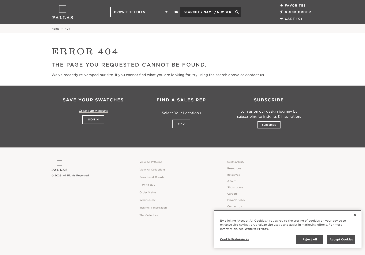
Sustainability (236, 162)
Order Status (147, 192)
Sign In (93, 119)
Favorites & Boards (151, 177)
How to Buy (147, 184)
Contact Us (234, 206)
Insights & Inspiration (153, 207)
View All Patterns (150, 162)
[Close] (355, 215)
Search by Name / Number (207, 12)
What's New (147, 200)
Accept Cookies (341, 239)
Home (56, 28)
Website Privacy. (257, 228)
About (231, 181)
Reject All (309, 239)
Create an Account (93, 110)
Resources (234, 168)
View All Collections (152, 169)
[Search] (237, 12)
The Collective (148, 215)
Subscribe (269, 125)
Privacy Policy (236, 200)
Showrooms (235, 187)
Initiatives (233, 174)
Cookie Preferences (234, 239)
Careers (232, 193)
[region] (288, 229)
